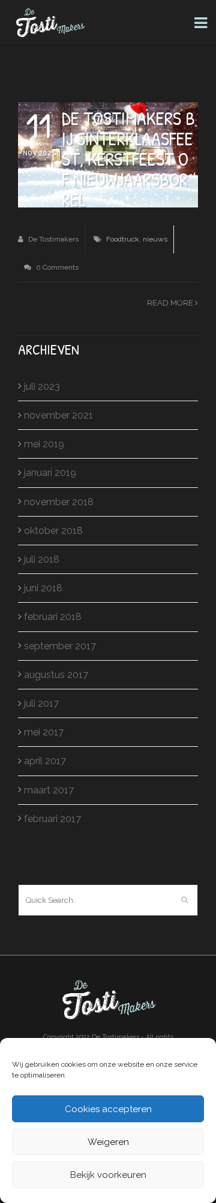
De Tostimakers (52, 239)
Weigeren (108, 1142)
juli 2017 (41, 703)
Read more (171, 302)
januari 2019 (50, 472)
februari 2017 (52, 819)
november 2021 (58, 415)
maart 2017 (49, 790)
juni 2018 (43, 588)
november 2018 (59, 502)
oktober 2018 (53, 530)
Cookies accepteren (108, 1109)
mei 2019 (44, 444)
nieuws (155, 239)
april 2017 (45, 761)
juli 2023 (42, 386)
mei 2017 (44, 732)
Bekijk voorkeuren (108, 1175)
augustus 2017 (56, 674)
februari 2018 (53, 616)
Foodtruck (122, 239)
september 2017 (60, 646)
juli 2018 (41, 559)
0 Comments (56, 267)
